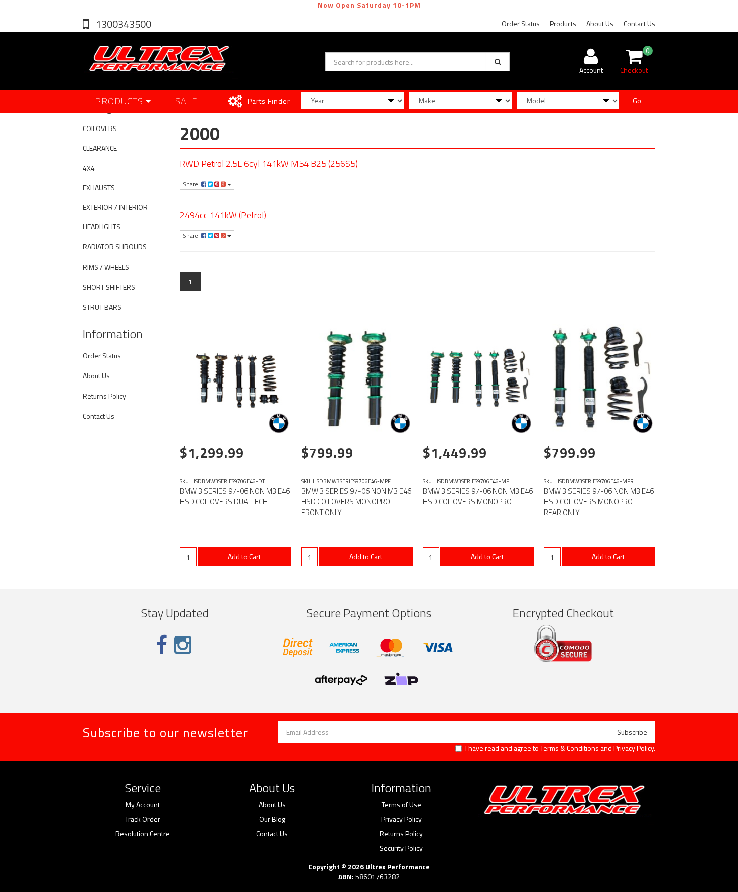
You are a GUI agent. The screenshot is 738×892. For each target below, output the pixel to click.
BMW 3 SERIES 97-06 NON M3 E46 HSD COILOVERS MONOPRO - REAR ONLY (599, 501)
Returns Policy (104, 396)
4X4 (89, 168)
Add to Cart (244, 556)
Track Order (142, 819)
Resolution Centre (142, 834)
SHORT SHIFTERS (109, 287)
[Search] (498, 61)
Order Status (521, 23)
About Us (599, 23)
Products (563, 23)
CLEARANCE (100, 148)
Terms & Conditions (569, 748)
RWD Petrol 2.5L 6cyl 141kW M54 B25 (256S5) (269, 163)
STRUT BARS (102, 307)
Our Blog (272, 819)
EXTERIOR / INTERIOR (115, 207)
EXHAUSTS (99, 187)
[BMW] (279, 423)
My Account (143, 805)
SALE (186, 101)
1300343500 (122, 24)
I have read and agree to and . (560, 748)
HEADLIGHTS (101, 226)
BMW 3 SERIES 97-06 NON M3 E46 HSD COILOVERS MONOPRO (478, 496)
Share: (192, 184)
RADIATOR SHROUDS (115, 246)
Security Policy (401, 848)
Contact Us (639, 23)
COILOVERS (100, 128)
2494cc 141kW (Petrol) (223, 215)
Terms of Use (401, 805)
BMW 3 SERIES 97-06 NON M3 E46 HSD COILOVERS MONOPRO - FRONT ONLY (356, 501)
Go (637, 100)
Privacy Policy (633, 748)
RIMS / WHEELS (106, 267)
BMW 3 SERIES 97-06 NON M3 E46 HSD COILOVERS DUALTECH (235, 496)
